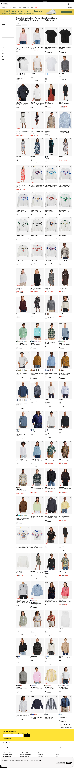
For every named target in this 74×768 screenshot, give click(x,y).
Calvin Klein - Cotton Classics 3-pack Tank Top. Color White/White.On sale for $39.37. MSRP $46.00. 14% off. (65, 623)
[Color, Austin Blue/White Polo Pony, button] (22, 515)
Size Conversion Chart (42, 749)
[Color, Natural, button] (19, 341)
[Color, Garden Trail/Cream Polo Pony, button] (21, 515)
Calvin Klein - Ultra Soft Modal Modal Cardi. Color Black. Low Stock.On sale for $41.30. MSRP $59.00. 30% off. (37, 280)
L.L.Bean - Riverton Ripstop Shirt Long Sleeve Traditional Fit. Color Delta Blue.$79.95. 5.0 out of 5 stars (23, 425)
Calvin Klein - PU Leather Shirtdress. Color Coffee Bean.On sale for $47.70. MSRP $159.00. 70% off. (65, 280)
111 (69, 724)
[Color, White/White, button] (19, 74)
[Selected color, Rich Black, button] (17, 657)
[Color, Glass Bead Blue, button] (24, 341)
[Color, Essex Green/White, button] (47, 685)
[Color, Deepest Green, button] (36, 370)
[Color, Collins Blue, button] (47, 370)
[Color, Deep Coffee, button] (35, 370)
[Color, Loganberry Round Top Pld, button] (47, 314)
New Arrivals (58, 752)
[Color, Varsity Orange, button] (35, 714)
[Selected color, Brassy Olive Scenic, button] (59, 370)
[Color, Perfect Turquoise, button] (19, 515)
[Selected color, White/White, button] (45, 74)
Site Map (39, 752)
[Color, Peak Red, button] (63, 370)
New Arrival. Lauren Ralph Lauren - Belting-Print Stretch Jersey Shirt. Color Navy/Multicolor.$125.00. (51, 594)
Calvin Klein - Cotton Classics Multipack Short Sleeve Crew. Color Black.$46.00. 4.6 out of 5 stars (65, 40)
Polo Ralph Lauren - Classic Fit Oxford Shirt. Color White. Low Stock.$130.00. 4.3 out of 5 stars (65, 679)
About (4, 749)
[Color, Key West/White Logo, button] (63, 341)
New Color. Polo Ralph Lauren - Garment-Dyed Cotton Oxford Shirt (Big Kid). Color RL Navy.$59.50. (37, 708)
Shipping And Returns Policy (25, 754)
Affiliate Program (41, 750)
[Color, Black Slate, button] (38, 370)
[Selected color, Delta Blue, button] (17, 430)
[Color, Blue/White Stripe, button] (66, 685)
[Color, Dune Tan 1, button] (24, 515)
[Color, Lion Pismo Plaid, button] (19, 487)
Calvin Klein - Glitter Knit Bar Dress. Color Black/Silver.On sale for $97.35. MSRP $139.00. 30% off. (51, 280)
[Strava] (9, 743)
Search (39, 3)
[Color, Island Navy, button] (22, 341)
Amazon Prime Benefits (7, 754)
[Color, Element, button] (24, 370)
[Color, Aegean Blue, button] (61, 685)
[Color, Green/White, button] (47, 714)
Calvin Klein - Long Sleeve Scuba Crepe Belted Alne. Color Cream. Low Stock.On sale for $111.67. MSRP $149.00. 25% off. (23, 123)
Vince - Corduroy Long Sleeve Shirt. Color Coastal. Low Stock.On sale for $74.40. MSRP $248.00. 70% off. (51, 481)
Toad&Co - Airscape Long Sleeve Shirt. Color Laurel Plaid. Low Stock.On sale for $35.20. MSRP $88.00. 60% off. (65, 454)
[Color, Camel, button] (36, 714)
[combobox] (23, 4)
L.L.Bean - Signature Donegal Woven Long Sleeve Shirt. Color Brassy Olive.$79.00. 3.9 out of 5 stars (37, 365)
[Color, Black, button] (47, 157)
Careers (4, 750)
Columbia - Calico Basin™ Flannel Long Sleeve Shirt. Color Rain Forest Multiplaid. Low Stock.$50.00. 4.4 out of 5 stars (51, 335)
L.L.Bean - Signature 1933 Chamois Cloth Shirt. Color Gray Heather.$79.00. (23, 679)
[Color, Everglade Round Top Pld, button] (49, 314)
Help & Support (70, 7)
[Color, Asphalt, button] (52, 370)
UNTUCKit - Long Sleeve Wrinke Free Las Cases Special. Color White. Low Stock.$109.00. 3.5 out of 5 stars (51, 395)
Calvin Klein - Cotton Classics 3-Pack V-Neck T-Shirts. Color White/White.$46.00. (51, 68)
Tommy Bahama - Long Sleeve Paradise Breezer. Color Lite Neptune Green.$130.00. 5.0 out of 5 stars (23, 335)
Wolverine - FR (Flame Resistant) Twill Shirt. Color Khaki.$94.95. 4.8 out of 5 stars (65, 651)
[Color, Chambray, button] (61, 714)
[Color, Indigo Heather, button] (19, 685)
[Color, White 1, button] (19, 400)
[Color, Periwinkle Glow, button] (47, 657)
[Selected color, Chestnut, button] (17, 515)
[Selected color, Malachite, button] (45, 157)
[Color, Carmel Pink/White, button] (50, 685)
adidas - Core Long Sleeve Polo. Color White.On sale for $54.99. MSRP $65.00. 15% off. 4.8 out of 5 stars (51, 425)
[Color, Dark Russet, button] (21, 685)
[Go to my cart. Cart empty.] (72, 4)
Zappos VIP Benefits (7, 756)
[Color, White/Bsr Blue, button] (35, 685)
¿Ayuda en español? (24, 752)
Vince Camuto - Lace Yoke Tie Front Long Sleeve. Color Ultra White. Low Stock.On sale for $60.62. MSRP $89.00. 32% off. (37, 40)
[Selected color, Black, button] (45, 572)
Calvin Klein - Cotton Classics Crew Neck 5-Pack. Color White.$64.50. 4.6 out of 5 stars (37, 68)
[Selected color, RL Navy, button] (31, 714)
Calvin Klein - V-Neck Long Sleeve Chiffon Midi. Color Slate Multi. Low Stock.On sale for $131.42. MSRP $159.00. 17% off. (65, 150)
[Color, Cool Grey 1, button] (21, 400)
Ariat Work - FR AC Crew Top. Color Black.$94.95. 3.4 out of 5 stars (51, 566)
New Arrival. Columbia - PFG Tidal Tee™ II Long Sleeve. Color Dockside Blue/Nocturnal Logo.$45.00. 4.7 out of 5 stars (65, 335)
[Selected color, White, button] (45, 430)
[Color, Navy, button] (47, 572)
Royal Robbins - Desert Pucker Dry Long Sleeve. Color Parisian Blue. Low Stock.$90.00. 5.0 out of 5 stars (51, 365)
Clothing (23, 24)
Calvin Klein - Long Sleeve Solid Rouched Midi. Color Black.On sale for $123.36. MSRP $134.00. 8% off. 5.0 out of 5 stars (65, 97)
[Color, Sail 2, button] (26, 400)
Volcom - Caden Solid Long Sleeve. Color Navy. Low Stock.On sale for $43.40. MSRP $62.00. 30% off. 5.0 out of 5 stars (65, 425)
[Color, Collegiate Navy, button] (47, 430)
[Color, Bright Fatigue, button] (21, 370)
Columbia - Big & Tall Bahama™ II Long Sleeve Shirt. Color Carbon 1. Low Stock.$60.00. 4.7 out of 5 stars (23, 395)
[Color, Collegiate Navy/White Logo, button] (33, 341)
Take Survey (40, 754)
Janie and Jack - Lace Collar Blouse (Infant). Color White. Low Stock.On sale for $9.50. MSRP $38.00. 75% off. (65, 308)
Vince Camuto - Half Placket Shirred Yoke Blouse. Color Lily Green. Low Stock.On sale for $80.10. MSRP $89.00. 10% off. (37, 510)
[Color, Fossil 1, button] (24, 400)
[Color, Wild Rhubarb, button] (50, 370)
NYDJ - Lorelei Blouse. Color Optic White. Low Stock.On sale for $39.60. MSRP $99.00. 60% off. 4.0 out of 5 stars (23, 280)
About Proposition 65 (24, 756)
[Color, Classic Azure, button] (33, 714)
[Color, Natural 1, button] (26, 341)
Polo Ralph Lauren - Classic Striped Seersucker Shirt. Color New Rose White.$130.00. (37, 679)
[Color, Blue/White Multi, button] (68, 685)
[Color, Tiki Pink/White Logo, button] (40, 341)
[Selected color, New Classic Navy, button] (31, 430)
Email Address (6, 735)
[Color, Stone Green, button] (19, 370)
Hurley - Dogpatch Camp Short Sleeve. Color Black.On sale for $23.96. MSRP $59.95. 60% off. (65, 566)
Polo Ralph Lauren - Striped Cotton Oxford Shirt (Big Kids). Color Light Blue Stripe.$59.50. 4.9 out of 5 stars (23, 708)
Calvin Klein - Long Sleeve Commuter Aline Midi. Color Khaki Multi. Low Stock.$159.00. (23, 150)
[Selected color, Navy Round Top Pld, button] (45, 314)
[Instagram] (3, 743)
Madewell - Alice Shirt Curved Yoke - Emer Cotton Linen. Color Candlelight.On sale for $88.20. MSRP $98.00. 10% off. (65, 510)
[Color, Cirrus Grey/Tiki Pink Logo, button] (35, 341)
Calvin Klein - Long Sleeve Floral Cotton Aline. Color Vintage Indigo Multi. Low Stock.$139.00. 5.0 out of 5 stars (37, 150)
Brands (57, 749)
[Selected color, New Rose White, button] (31, 685)
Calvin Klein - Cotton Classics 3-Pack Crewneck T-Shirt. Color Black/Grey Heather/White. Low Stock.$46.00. (23, 68)
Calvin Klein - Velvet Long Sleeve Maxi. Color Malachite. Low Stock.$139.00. (51, 150)
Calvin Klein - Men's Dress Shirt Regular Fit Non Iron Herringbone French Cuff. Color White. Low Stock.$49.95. (37, 97)
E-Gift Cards (40, 756)
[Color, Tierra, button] (26, 370)
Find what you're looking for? (66, 727)
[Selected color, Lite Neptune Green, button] (17, 341)
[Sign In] (68, 4)
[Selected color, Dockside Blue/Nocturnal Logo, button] (59, 341)
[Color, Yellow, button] (36, 600)
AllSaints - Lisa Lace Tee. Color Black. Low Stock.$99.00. (51, 538)
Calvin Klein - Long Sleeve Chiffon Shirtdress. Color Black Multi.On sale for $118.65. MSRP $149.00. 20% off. (37, 308)
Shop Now (45, 1)
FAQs (21, 749)
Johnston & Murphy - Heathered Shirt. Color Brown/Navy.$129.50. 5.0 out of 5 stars (51, 123)
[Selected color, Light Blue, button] (31, 600)
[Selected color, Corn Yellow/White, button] (45, 685)
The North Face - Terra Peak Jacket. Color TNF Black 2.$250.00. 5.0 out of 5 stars (37, 651)
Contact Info (22, 750)
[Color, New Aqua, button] (33, 430)
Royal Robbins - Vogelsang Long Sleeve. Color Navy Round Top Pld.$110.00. (51, 308)
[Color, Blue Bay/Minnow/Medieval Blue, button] (47, 74)
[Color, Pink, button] (63, 685)
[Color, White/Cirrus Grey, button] (38, 341)
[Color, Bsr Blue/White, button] (33, 685)
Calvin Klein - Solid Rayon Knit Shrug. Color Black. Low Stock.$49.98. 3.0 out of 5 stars (51, 97)
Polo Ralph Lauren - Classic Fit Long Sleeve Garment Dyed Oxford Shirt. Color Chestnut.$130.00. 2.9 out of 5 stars (23, 510)
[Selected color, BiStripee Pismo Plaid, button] (17, 487)
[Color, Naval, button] (49, 370)
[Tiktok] (6, 743)
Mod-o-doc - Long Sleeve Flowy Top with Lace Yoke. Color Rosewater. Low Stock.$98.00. (23, 40)
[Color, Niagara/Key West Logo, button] (61, 341)
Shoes (57, 756)
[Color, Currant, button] (33, 370)
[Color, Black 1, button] (22, 400)
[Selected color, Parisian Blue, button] (45, 370)
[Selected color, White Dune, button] (45, 657)
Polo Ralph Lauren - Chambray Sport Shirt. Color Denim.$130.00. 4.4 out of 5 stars (65, 708)
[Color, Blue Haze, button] (19, 657)
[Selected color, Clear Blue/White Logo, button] (31, 341)
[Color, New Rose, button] (33, 600)
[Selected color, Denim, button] (59, 714)
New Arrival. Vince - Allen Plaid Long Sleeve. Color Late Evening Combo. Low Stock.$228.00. (37, 395)
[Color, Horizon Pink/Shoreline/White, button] (22, 74)
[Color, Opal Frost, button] (49, 657)
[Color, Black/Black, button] (21, 74)
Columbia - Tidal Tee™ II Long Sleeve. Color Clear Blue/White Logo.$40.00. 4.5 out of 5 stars (37, 335)
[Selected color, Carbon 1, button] (17, 400)
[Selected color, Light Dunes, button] (17, 370)
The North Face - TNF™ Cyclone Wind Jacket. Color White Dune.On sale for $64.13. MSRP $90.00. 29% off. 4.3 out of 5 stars (51, 651)
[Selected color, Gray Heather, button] (17, 685)
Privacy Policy (38, 760)
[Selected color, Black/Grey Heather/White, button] (17, 74)
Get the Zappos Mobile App (8, 752)
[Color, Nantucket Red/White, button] (49, 685)
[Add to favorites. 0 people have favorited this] (29, 28)
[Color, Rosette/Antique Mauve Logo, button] (64, 341)
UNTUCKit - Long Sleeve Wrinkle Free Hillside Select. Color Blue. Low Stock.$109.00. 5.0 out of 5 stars (65, 395)
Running (57, 754)
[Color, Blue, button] (64, 685)
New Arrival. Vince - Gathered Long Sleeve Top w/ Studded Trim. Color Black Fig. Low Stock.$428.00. (23, 308)
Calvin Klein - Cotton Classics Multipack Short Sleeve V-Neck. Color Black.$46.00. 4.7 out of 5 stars (51, 40)
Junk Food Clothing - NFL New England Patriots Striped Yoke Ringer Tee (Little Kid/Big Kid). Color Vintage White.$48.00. (37, 538)
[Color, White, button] (21, 341)
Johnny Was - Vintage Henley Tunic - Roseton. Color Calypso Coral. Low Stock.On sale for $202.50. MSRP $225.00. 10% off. (65, 594)
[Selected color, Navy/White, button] (45, 714)
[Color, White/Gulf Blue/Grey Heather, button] (24, 74)
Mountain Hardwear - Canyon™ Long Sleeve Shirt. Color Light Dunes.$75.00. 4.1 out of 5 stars (23, 365)
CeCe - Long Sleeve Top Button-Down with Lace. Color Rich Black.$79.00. (23, 651)
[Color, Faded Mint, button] (26, 515)
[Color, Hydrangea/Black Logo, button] (36, 341)
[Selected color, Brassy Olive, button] (31, 370)
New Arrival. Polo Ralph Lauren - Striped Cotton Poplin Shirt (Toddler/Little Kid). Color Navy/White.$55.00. (51, 708)
